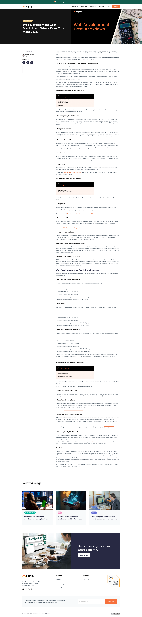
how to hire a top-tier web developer (102, 442)
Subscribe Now (84, 555)
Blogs (108, 6)
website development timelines (72, 172)
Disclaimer (48, 613)
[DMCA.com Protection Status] (115, 613)
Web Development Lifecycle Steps (72, 228)
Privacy (43, 613)
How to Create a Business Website (73, 410)
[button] (74, 6)
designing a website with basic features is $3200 (80, 213)
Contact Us (115, 6)
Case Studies (83, 6)
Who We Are (92, 6)
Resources (101, 6)
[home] (27, 7)
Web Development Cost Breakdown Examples (35, 71)
